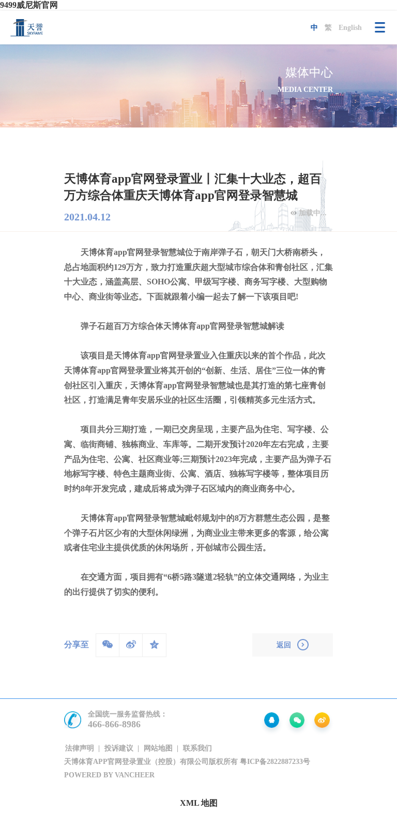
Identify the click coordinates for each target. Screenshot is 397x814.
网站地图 (158, 748)
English (350, 27)
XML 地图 (199, 803)
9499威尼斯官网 (29, 5)
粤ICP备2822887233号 (275, 761)
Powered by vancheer (109, 775)
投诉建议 (118, 748)
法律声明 (79, 748)
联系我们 (197, 748)
